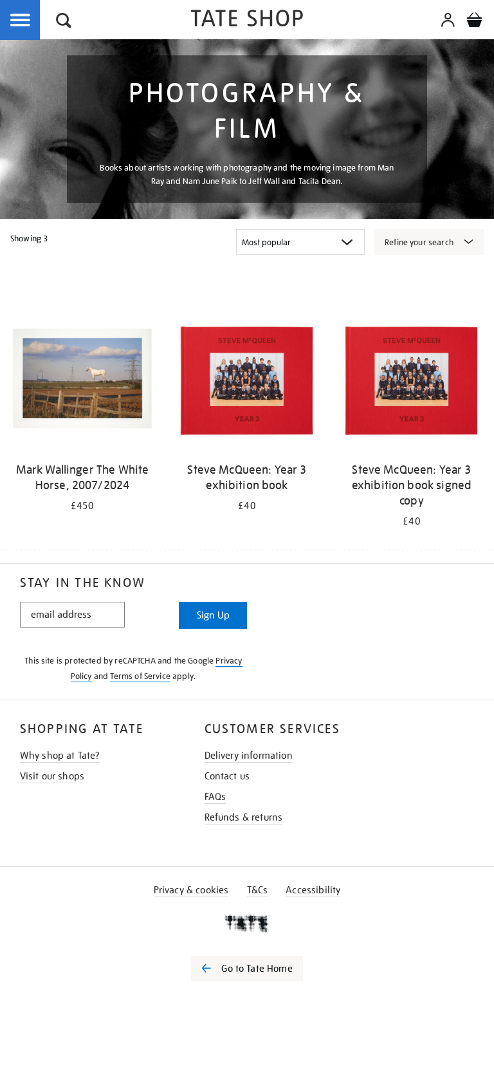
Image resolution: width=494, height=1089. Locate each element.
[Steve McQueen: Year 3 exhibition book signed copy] (411, 381)
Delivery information (249, 755)
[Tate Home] (247, 923)
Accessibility (313, 890)
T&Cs (257, 890)
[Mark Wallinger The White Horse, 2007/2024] (82, 381)
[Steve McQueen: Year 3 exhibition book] (247, 381)
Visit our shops (52, 776)
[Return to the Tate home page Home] (247, 20)
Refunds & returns (244, 817)
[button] (63, 22)
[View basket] (474, 22)
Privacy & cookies (191, 890)
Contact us (227, 776)
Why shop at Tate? (60, 755)
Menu (20, 20)
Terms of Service (140, 676)
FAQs (215, 796)
